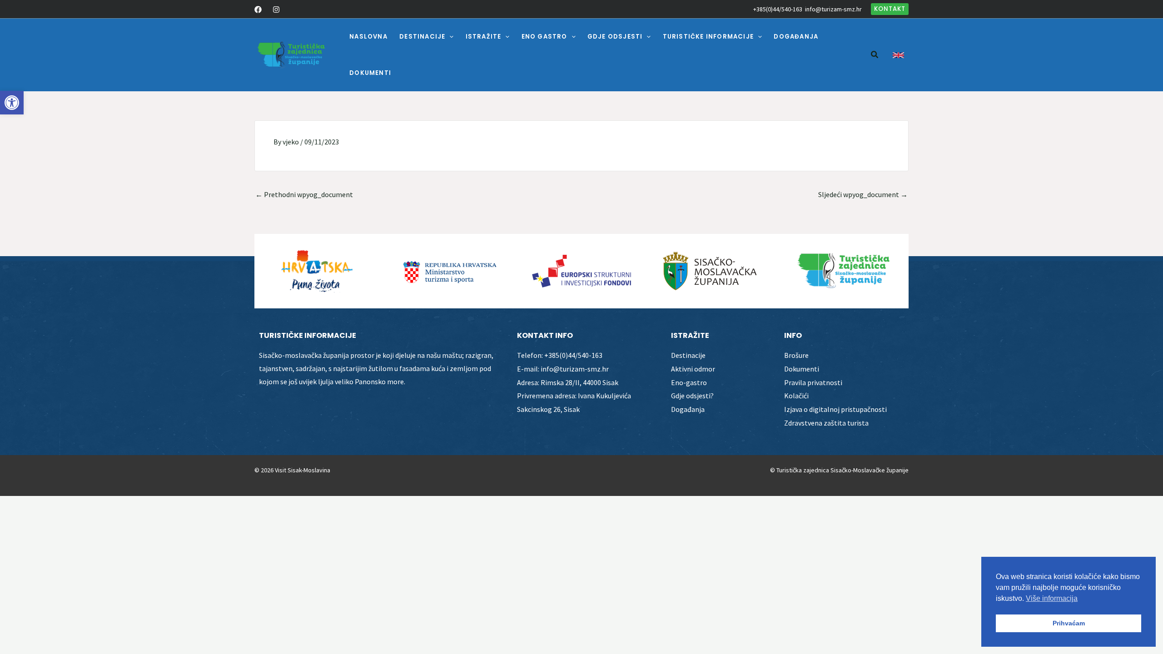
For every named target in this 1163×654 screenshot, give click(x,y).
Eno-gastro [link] (689, 382)
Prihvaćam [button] (1069, 623)
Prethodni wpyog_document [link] (304, 194)
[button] (449, 37)
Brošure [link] (796, 355)
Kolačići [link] (796, 395)
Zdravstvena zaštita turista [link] (826, 422)
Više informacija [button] (1052, 598)
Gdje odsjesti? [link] (692, 395)
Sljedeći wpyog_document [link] (863, 194)
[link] (12, 102)
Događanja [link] (688, 409)
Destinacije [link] (688, 355)
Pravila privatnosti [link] (813, 382)
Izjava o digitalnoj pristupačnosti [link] (835, 409)
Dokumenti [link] (801, 368)
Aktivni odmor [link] (693, 368)
